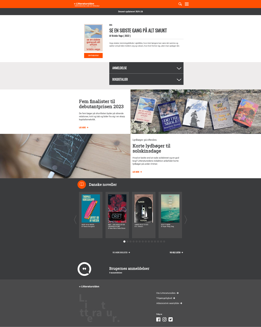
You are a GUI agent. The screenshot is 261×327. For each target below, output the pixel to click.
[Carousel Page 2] (127, 241)
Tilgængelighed (164, 298)
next (186, 219)
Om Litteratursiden (166, 293)
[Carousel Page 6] (140, 241)
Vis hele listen (175, 252)
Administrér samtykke (167, 303)
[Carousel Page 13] (161, 241)
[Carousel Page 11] (155, 241)
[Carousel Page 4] (134, 241)
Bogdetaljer (120, 79)
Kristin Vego (117, 35)
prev (75, 219)
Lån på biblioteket (93, 55)
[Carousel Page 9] (149, 241)
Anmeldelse (119, 68)
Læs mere (82, 127)
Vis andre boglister (120, 252)
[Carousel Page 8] (146, 241)
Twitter (171, 319)
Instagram (164, 319)
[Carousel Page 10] (152, 241)
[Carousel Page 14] (164, 241)
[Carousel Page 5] (137, 241)
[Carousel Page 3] (130, 241)
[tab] (146, 67)
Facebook (158, 319)
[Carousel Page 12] (158, 241)
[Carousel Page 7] (143, 241)
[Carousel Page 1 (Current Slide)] (124, 241)
